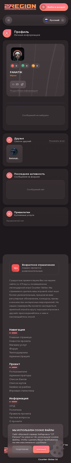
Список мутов (17, 383)
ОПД (12, 406)
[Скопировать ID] (22, 84)
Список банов (18, 379)
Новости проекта (20, 341)
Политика (15, 409)
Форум (13, 348)
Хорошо (41, 449)
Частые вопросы (19, 417)
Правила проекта (20, 413)
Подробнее (22, 449)
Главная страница (20, 337)
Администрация (19, 356)
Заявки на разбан (20, 387)
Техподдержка (18, 352)
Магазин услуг (18, 345)
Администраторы (20, 375)
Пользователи (18, 371)
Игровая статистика (21, 390)
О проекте (15, 421)
